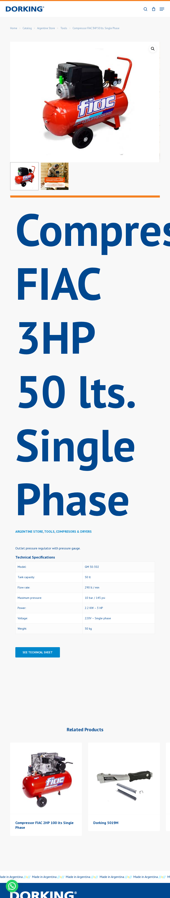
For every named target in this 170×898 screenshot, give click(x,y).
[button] (162, 9)
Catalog (27, 28)
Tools (63, 28)
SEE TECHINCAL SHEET (38, 652)
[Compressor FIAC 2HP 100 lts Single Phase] (46, 778)
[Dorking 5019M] (124, 778)
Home (13, 28)
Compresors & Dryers (74, 531)
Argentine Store (46, 28)
